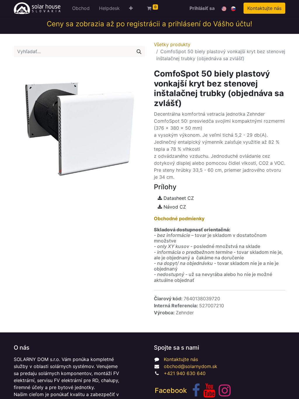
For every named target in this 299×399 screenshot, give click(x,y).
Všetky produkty (172, 44)
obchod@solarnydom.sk (190, 366)
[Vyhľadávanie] (139, 51)
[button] (131, 8)
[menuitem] (80, 8)
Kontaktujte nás (264, 8)
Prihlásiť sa (202, 8)
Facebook (171, 390)
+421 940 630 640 (185, 373)
